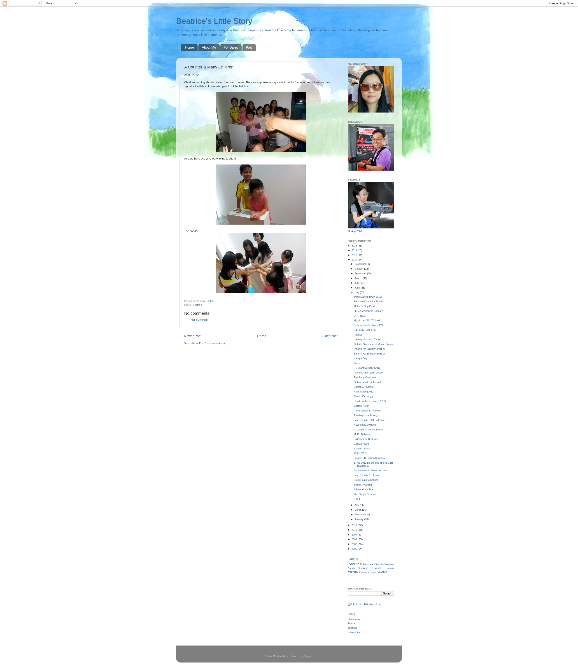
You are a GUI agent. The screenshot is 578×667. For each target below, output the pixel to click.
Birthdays (368, 564)
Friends (377, 568)
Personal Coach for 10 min (368, 301)
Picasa (351, 623)
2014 (355, 250)
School (373, 572)
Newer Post (192, 336)
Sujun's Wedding (363, 484)
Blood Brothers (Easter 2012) (370, 401)
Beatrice (197, 304)
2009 (355, 534)
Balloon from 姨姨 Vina (366, 439)
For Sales (231, 47)
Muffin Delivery (362, 434)
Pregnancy (364, 572)
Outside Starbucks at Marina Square (374, 344)
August (358, 278)
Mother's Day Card (364, 306)
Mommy (353, 571)
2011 (355, 525)
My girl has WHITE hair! (367, 320)
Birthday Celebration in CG (368, 325)
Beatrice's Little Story (214, 21)
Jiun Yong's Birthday (365, 494)
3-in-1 (357, 499)
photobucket (354, 619)
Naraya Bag (360, 358)
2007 (355, 544)
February (359, 514)
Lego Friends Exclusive (367, 475)
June (357, 287)
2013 (355, 255)
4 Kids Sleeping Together (367, 410)
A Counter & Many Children (368, 429)
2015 (355, 245)
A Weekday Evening (365, 424)
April (357, 505)
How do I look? (362, 448)
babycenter (354, 632)
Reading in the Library (366, 415)
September (360, 273)
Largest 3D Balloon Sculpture (370, 458)
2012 (355, 259)
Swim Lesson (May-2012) (368, 296)
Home (189, 47)
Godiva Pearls (361, 443)
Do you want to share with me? (371, 470)
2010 (355, 529)
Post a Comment (199, 319)
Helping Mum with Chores (368, 339)
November (360, 264)
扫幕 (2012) (360, 453)
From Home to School (366, 480)
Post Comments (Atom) (212, 343)
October (359, 268)
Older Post (330, 336)
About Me (209, 47)
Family (363, 568)
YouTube (352, 627)
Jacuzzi (358, 363)
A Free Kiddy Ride (363, 489)
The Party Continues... (366, 377)
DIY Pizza (359, 315)
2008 (355, 539)
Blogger (308, 656)
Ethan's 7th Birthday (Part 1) (369, 353)
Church (378, 564)
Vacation (382, 572)
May (357, 292)
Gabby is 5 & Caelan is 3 (367, 382)
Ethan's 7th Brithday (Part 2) (369, 349)
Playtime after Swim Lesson (369, 372)
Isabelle (390, 568)
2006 (355, 548)
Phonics (358, 334)
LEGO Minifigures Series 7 (368, 311)
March (358, 509)
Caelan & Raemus (364, 386)
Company (388, 564)
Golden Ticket (361, 405)
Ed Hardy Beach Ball (365, 330)
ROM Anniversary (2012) (367, 367)
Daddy (351, 568)
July (357, 283)
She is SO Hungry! (364, 396)
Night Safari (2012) (364, 391)
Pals (249, 47)
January (359, 519)
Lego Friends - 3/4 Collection (369, 420)
